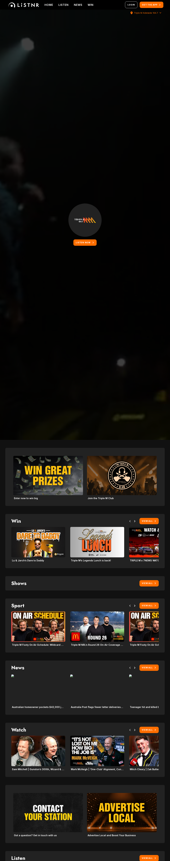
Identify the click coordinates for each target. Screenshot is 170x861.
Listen (63, 4)
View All (147, 521)
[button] (130, 521)
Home (48, 4)
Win (90, 4)
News (78, 4)
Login (131, 4)
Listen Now (83, 242)
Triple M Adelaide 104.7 (146, 13)
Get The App (149, 4)
